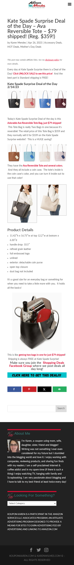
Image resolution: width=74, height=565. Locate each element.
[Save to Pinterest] (29, 389)
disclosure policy (52, 60)
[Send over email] (60, 389)
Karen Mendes (18, 43)
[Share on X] (44, 389)
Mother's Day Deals (30, 47)
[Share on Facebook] (14, 389)
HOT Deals (13, 47)
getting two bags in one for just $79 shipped (42, 355)
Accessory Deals (53, 43)
